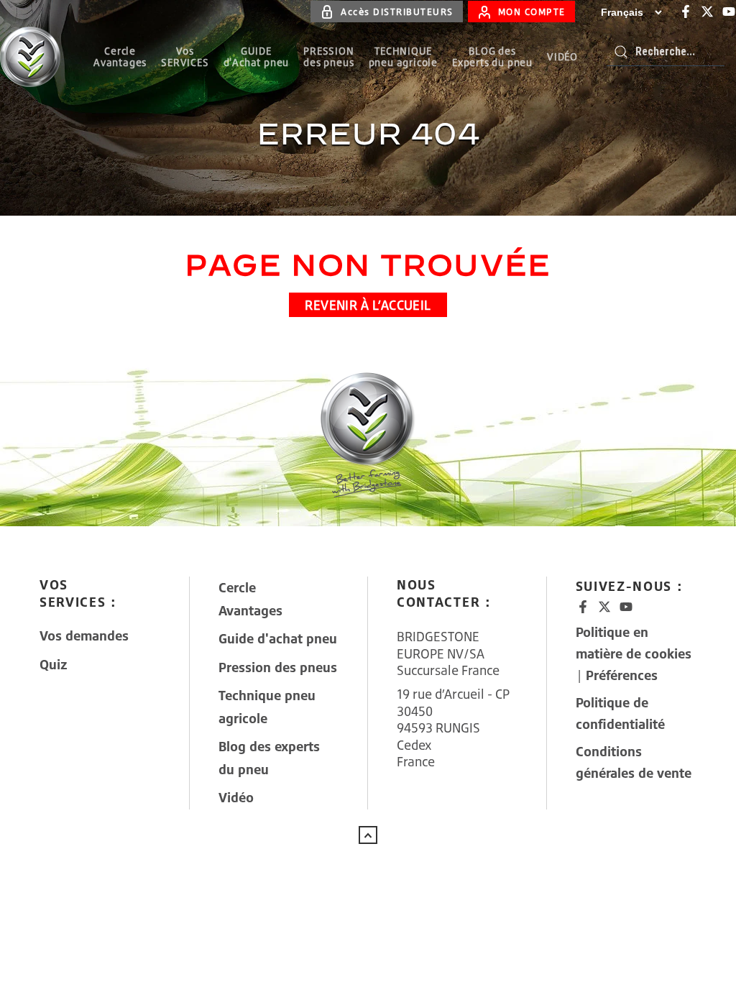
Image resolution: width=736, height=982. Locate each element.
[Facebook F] (685, 11)
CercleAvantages (120, 56)
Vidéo (236, 797)
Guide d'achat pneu (277, 638)
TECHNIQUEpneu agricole (403, 56)
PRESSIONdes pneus (328, 56)
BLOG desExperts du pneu (492, 56)
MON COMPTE (532, 11)
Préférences (622, 675)
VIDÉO (562, 56)
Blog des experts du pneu (269, 757)
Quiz (54, 664)
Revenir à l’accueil (368, 305)
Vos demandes (84, 635)
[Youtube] (728, 11)
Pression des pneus (277, 667)
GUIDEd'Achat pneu (257, 56)
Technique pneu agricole (267, 706)
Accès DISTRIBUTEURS (397, 11)
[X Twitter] (707, 11)
